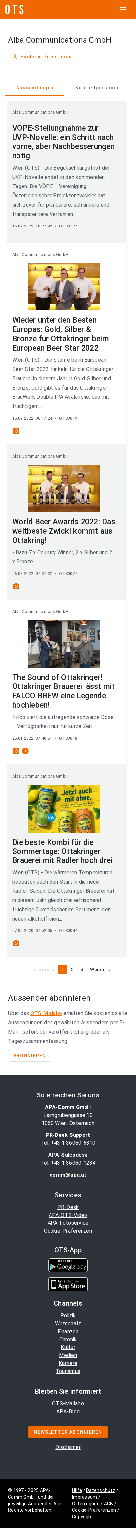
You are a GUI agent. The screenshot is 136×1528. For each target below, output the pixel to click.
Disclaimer (68, 1447)
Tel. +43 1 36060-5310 (67, 1143)
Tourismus (68, 1371)
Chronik (68, 1339)
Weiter (102, 969)
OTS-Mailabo (46, 1013)
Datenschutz (100, 1490)
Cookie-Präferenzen (68, 1231)
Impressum (84, 1497)
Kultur (68, 1347)
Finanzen (68, 1331)
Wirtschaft (68, 1323)
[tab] (34, 88)
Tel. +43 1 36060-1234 (67, 1163)
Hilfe (77, 1490)
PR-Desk (68, 1207)
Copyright (82, 1516)
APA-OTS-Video (68, 1215)
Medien (68, 1355)
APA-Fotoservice (68, 1223)
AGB (108, 1503)
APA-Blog (68, 1411)
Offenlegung (86, 1503)
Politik (68, 1315)
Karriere (68, 1363)
